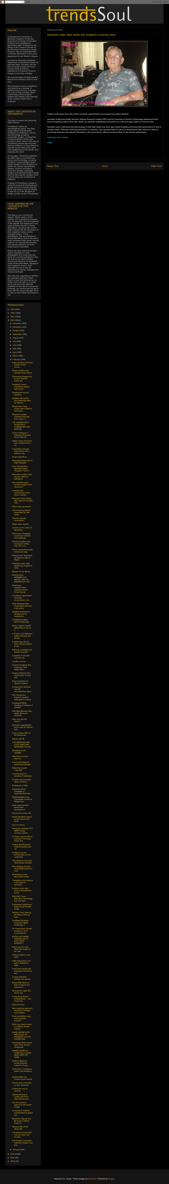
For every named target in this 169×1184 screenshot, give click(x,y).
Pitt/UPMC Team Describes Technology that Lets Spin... (22, 898)
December (17, 323)
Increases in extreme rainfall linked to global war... (22, 1112)
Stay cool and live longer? (19, 720)
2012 (12, 1154)
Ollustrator (92, 1179)
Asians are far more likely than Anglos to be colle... (21, 949)
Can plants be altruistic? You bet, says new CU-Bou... (22, 1134)
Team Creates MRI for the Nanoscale (21, 734)
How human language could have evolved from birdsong (21, 535)
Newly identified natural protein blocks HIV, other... (22, 819)
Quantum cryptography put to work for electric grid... (22, 727)
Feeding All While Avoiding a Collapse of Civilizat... (22, 705)
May (15, 349)
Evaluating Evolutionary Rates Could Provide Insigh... (22, 906)
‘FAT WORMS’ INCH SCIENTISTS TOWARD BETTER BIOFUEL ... (21, 425)
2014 (12, 317)
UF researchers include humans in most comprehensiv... (22, 931)
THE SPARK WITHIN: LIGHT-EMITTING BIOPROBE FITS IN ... (22, 744)
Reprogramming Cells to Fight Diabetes (22, 461)
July (15, 341)
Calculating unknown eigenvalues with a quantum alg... (21, 451)
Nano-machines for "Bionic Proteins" (20, 682)
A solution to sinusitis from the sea (20, 657)
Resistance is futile (20, 785)
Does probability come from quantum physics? (21, 1018)
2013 (12, 320)
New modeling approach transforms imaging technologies (22, 1010)
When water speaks (20, 524)
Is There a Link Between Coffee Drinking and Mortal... (22, 636)
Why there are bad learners (20, 757)
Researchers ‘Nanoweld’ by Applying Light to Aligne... (22, 557)
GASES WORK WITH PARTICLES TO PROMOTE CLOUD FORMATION (21, 1035)
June (15, 345)
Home (105, 166)
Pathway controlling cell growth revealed (22, 651)
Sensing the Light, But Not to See (21, 992)
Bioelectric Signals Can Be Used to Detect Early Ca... (21, 1121)
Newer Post (53, 166)
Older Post (156, 166)
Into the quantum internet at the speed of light (21, 1104)
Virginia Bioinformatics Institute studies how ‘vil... (21, 846)
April (15, 352)
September (17, 334)
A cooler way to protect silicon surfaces (21, 780)
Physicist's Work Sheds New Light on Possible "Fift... (22, 500)
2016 (12, 309)
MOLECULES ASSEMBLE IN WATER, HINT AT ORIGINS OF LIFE (21, 578)
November (17, 327)
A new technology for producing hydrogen (21, 763)
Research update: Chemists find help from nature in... (21, 416)
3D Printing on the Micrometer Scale (20, 875)
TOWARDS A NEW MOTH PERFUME (20, 621)
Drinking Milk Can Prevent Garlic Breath (22, 1078)
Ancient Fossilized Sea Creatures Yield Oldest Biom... (21, 667)
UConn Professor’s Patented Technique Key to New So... (21, 435)
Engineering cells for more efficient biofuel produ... (22, 644)
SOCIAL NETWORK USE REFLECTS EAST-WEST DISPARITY (20, 940)
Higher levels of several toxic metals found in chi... (22, 443)
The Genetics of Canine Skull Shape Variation (22, 862)
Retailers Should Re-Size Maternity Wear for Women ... (21, 400)
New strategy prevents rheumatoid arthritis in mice (22, 868)
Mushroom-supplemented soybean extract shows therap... (19, 588)
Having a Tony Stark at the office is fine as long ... (21, 914)
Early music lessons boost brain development (20, 807)
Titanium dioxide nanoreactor (19, 519)
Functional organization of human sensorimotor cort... (22, 598)
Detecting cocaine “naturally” (19, 769)
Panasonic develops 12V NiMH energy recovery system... (22, 830)
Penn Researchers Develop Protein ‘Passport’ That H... (21, 468)
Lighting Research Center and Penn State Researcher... (21, 1096)
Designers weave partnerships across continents (21, 855)
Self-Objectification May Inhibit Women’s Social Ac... (22, 713)
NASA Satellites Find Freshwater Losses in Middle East (22, 799)
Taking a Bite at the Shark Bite (20, 1128)
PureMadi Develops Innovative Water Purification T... (20, 922)
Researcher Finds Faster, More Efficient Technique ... (22, 408)
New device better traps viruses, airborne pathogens (22, 476)
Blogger (111, 1179)
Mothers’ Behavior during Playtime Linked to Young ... (21, 1063)
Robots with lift (18, 739)
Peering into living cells (21, 813)
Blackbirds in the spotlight (19, 751)
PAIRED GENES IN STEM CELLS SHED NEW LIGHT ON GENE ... (21, 1054)
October (16, 330)
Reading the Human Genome (20, 393)
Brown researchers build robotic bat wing (22, 551)
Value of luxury (18, 1004)
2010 (12, 1161)
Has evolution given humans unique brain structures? (22, 484)
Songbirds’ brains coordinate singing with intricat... (20, 386)
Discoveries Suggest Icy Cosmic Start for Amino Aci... (22, 378)
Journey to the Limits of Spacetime (22, 529)
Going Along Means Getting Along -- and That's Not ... (21, 998)
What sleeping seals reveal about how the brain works (22, 606)
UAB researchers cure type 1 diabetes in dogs (21, 963)
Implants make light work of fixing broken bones (21, 890)
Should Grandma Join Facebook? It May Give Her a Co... (21, 543)
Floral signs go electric (21, 506)
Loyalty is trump (18, 661)
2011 (12, 1158)
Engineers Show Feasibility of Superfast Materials (21, 791)
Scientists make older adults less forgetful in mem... (22, 565)
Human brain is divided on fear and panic (21, 1084)
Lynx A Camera (18, 825)
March (15, 356)
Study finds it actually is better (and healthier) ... (22, 1071)
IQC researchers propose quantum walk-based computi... (22, 697)
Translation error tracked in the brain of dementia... (22, 882)
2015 (12, 313)
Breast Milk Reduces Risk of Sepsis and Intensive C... (21, 985)
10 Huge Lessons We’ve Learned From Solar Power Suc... (22, 838)
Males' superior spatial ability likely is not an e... (21, 628)
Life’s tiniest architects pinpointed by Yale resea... (21, 512)
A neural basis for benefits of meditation (22, 775)
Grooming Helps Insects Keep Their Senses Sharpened (22, 1045)
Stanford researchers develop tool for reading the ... (21, 614)
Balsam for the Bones (21, 571)
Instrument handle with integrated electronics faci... (22, 971)
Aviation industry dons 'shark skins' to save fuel (21, 675)
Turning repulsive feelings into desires (21, 978)
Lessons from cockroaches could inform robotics (21, 492)
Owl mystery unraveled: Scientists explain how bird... (22, 1142)
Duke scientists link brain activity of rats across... (22, 365)
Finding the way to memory (19, 1090)
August (16, 338)
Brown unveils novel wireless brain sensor (22, 371)
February (17, 359)
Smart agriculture (19, 457)
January (16, 1149)
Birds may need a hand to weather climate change (22, 1026)
